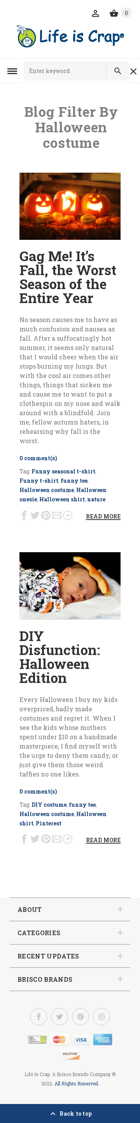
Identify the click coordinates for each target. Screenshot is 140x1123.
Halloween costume (46, 490)
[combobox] (68, 71)
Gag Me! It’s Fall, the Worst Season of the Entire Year (67, 277)
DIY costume (49, 804)
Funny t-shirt (38, 480)
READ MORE (103, 516)
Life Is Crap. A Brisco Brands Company (67, 1074)
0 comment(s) (38, 458)
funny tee (74, 480)
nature (96, 499)
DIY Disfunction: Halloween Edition (59, 656)
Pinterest (48, 823)
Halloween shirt (62, 499)
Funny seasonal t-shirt (63, 471)
